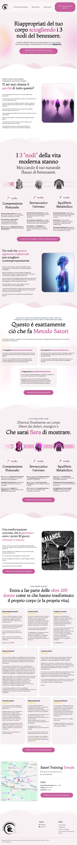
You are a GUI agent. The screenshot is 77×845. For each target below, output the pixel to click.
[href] (19, 781)
